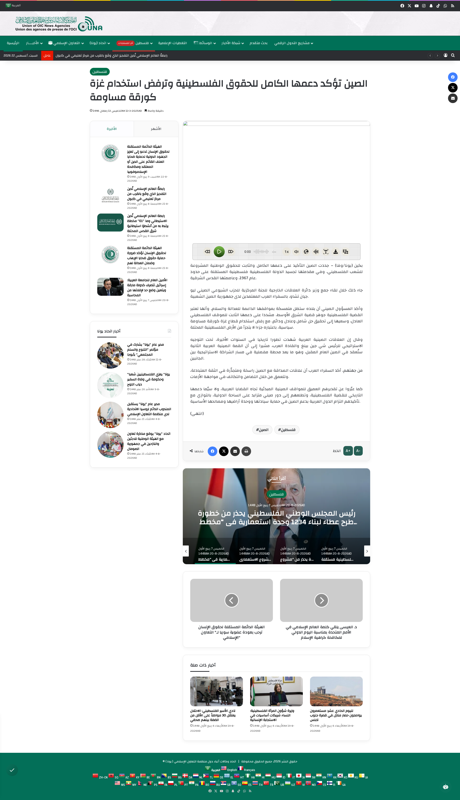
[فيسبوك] (212, 451)
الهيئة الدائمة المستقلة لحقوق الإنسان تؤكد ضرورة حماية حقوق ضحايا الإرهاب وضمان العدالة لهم (146, 255)
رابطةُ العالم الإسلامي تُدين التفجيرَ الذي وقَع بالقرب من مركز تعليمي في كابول (111, 55)
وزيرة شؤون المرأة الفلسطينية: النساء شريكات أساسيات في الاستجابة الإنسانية (272, 715)
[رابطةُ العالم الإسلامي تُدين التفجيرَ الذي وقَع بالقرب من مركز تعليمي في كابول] (110, 195)
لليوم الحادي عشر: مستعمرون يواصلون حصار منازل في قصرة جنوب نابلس (336, 715)
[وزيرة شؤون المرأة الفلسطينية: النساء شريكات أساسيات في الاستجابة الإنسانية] (276, 691)
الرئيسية (13, 43)
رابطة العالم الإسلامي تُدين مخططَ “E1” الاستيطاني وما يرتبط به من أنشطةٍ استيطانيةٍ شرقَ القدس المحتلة (147, 223)
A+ (348, 451)
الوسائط (205, 43)
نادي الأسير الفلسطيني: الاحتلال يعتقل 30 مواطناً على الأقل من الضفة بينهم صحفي (213, 715)
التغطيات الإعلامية (172, 43)
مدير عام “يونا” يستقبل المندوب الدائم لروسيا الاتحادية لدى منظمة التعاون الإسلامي (149, 409)
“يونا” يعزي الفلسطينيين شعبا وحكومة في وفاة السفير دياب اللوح (148, 379)
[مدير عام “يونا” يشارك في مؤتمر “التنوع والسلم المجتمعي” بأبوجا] (110, 355)
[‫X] (224, 451)
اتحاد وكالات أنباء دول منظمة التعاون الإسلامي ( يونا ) (201, 761)
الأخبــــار (32, 43)
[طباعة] (246, 451)
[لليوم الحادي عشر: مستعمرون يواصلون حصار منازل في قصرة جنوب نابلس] (336, 691)
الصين (264, 429)
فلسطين (133, 43)
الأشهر (156, 129)
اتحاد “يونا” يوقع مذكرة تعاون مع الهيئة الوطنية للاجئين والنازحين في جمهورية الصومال (148, 441)
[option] (229, 23)
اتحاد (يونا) (98, 43)
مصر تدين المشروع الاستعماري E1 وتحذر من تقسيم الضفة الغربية (276, 517)
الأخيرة (112, 129)
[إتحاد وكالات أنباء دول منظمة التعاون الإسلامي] (54, 23)
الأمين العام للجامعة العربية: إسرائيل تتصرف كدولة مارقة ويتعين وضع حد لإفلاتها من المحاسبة (147, 287)
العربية (16, 5)
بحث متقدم (259, 43)
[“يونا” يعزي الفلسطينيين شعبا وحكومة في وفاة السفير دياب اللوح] (110, 385)
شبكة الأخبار (231, 43)
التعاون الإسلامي (66, 43)
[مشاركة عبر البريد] (235, 451)
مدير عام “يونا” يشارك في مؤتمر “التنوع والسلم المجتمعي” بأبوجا (145, 350)
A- (358, 451)
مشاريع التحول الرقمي (292, 43)
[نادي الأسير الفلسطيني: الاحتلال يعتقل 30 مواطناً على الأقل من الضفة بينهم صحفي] (216, 691)
